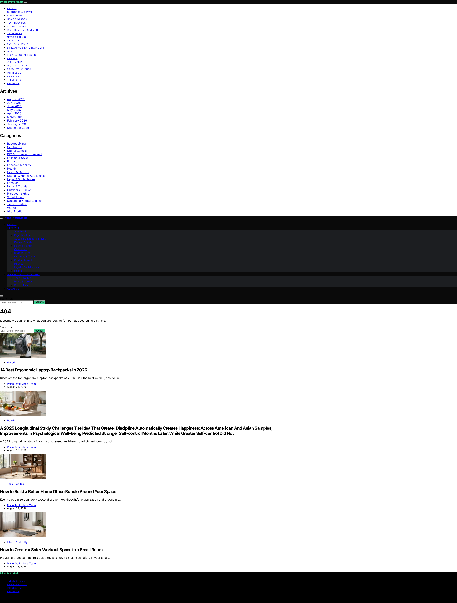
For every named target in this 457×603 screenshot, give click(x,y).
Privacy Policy (17, 76)
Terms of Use (16, 80)
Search (39, 302)
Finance (12, 58)
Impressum (14, 72)
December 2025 (18, 127)
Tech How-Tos (16, 22)
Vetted (11, 8)
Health (11, 51)
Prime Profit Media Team (21, 383)
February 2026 (17, 120)
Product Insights (19, 69)
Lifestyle (13, 40)
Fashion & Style (17, 44)
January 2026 (16, 124)
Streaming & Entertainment (25, 47)
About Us (13, 83)
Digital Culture (17, 65)
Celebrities (14, 33)
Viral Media (14, 62)
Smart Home (15, 15)
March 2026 (15, 117)
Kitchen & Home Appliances (26, 175)
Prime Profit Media (11, 2)
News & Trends (17, 37)
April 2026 (14, 113)
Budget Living (16, 26)
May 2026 (14, 110)
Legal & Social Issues (21, 55)
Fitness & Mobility (19, 165)
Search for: (6, 298)
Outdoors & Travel (20, 12)
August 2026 (16, 99)
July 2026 (14, 102)
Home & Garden (17, 19)
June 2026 (14, 106)
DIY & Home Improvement (23, 30)
